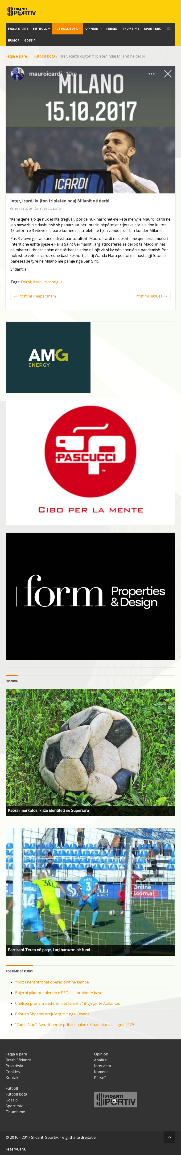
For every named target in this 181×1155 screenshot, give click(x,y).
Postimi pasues (149, 296)
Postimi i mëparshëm (37, 296)
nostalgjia (53, 282)
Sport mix (152, 28)
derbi (26, 282)
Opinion (92, 28)
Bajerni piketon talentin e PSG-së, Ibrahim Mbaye (58, 992)
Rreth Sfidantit (18, 1060)
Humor (14, 40)
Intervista (102, 1065)
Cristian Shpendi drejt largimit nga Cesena (52, 1014)
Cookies (13, 1071)
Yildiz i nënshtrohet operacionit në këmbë (52, 982)
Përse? (112, 28)
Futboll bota (66, 28)
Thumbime (130, 28)
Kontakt (13, 1077)
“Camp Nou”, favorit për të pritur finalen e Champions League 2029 (74, 1024)
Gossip (29, 40)
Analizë (100, 1060)
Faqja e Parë (18, 28)
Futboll (40, 28)
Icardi (37, 282)
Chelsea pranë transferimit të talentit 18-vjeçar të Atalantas (67, 1003)
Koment (101, 1071)
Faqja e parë (16, 56)
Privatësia (14, 1065)
